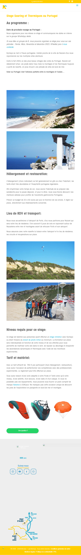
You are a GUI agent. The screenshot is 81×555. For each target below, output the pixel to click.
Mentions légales (30, 552)
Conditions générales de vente (60, 549)
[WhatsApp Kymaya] (33, 471)
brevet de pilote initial (32, 340)
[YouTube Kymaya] (19, 471)
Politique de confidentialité (44, 552)
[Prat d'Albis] (24, 523)
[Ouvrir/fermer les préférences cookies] (5, 550)
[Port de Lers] (16, 534)
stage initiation (56, 337)
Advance (16, 385)
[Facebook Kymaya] (26, 471)
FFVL (55, 552)
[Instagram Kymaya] (13, 471)
